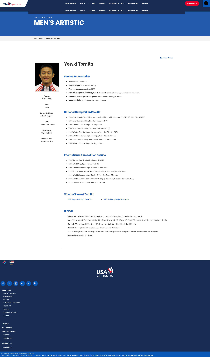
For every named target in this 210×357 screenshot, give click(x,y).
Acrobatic (7, 306)
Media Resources (9, 332)
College (6, 316)
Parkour (6, 309)
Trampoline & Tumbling (11, 303)
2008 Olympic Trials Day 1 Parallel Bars (80, 199)
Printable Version (166, 58)
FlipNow (5, 324)
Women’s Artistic (9, 293)
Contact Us (7, 343)
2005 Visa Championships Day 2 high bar (116, 199)
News (82, 3)
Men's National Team (53, 38)
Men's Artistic (39, 38)
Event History (8, 338)
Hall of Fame (7, 328)
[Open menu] (206, 4)
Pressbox (6, 335)
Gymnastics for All (10, 312)
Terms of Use (7, 347)
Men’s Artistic (8, 296)
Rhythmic (6, 300)
